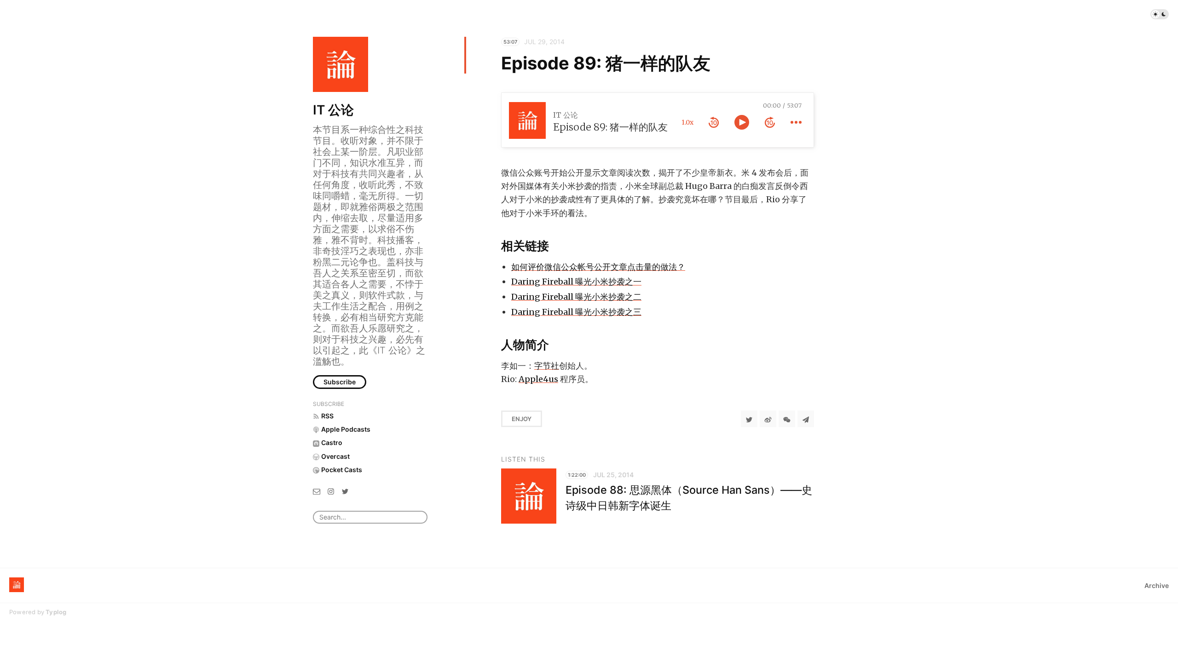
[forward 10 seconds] (770, 122)
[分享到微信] (787, 419)
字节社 (546, 365)
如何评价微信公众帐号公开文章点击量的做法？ (598, 267)
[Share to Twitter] (749, 419)
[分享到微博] (768, 419)
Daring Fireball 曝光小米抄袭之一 (576, 281)
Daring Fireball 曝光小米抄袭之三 (576, 312)
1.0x (687, 122)
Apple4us (538, 379)
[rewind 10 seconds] (714, 122)
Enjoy (521, 418)
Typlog (56, 612)
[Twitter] (345, 490)
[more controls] (796, 122)
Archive (1156, 585)
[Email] (316, 490)
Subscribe (339, 382)
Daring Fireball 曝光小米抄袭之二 (576, 296)
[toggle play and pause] (742, 122)
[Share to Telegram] (805, 419)
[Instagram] (331, 490)
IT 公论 (333, 110)
